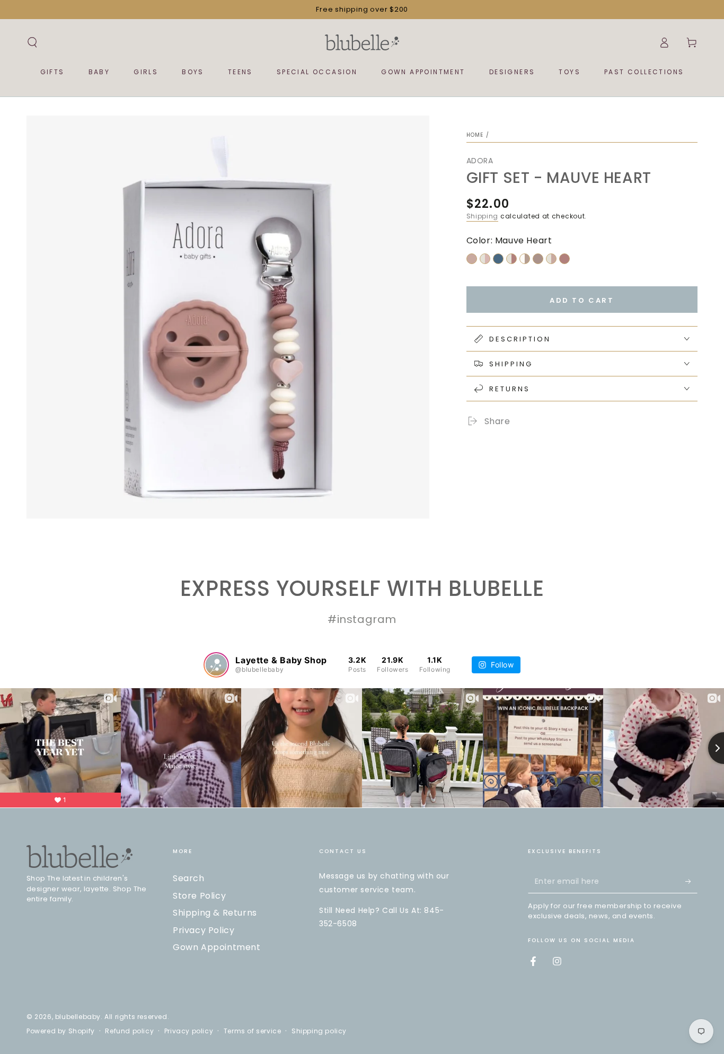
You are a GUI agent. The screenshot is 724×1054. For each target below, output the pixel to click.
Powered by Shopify (61, 1031)
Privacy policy (188, 1031)
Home (475, 135)
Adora (479, 160)
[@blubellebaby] (216, 664)
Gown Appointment (217, 947)
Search (189, 878)
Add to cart (582, 300)
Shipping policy (319, 1031)
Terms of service (252, 1031)
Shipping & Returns (215, 913)
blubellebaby (78, 1016)
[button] (32, 42)
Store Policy (199, 896)
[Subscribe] (691, 881)
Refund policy (129, 1031)
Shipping (482, 216)
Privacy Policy (203, 930)
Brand (495, 443)
